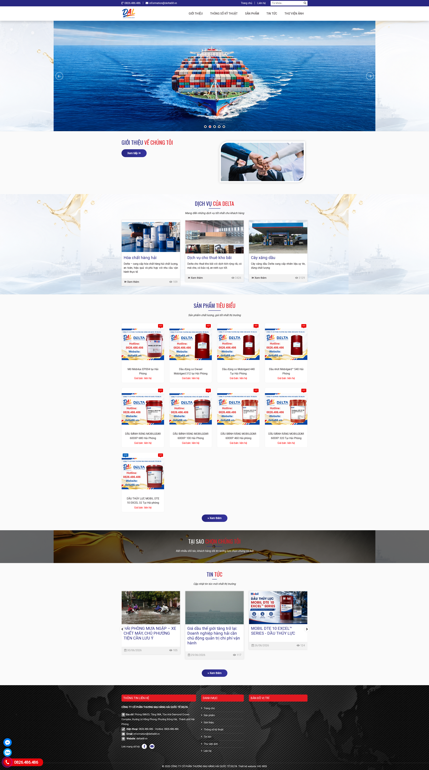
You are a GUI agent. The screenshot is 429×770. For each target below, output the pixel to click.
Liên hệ (261, 3)
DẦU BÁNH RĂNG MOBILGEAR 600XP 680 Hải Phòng (143, 436)
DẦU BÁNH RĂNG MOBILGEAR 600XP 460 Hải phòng (238, 436)
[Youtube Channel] (152, 746)
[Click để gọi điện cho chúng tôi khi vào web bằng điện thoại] (7, 762)
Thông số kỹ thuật (224, 13)
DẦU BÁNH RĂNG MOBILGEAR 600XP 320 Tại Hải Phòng (286, 436)
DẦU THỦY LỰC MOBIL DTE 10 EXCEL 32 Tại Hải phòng (143, 500)
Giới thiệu (196, 13)
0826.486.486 (133, 3)
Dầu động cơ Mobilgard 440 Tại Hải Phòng (238, 371)
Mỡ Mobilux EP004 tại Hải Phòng (143, 371)
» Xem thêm (215, 518)
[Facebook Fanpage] (144, 746)
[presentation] (122, 629)
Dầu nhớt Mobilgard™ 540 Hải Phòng (286, 371)
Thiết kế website (247, 766)
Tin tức (271, 13)
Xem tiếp (132, 153)
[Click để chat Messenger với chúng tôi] (7, 742)
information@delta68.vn (163, 3)
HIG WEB (262, 766)
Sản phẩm (252, 13)
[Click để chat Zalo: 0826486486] (7, 752)
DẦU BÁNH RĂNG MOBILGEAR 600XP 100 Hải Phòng (190, 436)
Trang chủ (246, 3)
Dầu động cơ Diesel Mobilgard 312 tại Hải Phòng (190, 371)
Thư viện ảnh (294, 13)
